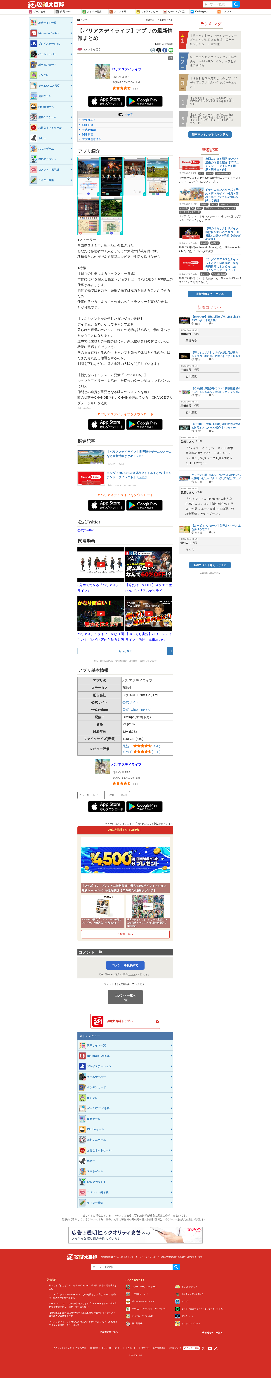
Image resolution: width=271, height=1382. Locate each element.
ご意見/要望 (80, 1348)
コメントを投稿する (125, 965)
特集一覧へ (126, 934)
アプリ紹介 (88, 120)
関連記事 (87, 124)
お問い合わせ (175, 1348)
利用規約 (94, 1348)
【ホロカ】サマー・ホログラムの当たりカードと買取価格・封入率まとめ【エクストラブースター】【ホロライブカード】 (212, 119)
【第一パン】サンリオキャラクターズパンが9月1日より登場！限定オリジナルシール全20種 (213, 40)
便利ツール (66, 11)
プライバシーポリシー (112, 1348)
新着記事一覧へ (110, 1332)
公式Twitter (88, 129)
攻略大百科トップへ (119, 1021)
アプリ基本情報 (91, 139)
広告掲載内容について (210, 573)
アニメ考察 (120, 11)
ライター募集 (193, 1348)
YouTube (210, 1348)
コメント (227, 11)
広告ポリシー (132, 1348)
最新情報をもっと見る (210, 293)
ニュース (84, 795)
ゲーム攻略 (39, 11)
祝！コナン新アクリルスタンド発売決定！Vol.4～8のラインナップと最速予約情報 (213, 61)
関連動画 (87, 134)
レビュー (98, 795)
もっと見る (125, 651)
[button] (88, 176)
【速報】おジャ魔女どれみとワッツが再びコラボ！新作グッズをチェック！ (213, 82)
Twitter (203, 1348)
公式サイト (130, 702)
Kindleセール (202, 11)
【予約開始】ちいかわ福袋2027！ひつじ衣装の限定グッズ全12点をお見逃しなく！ (212, 101)
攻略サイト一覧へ (213, 1332)
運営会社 (145, 1348)
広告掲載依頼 (159, 1348)
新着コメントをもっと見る (210, 565)
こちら (132, 974)
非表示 (129, 114)
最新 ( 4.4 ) (141, 746)
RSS (216, 1348)
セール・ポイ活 (176, 11)
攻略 (111, 795)
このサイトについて (62, 1348)
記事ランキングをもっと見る (210, 134)
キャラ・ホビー (149, 11)
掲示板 (124, 795)
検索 (236, 4)
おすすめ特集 (94, 11)
